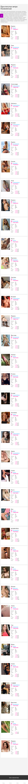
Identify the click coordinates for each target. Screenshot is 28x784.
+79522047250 (15, 338)
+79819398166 (15, 531)
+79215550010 (15, 106)
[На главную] (8, 2)
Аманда (13, 354)
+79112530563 (15, 241)
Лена (12, 567)
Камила (13, 200)
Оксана (13, 161)
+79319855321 (15, 48)
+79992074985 (15, 435)
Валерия (13, 296)
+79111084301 (15, 145)
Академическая (16, 47)
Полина (13, 374)
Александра (14, 84)
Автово (14, 27)
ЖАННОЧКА (15, 528)
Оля (12, 625)
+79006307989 (15, 87)
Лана (12, 45)
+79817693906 (15, 415)
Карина (13, 26)
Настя (12, 238)
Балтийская (15, 163)
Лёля (12, 180)
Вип (12, 509)
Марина (13, 64)
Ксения (13, 393)
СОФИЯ (13, 683)
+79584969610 (15, 164)
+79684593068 (15, 628)
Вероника (14, 258)
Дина (12, 432)
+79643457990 (15, 551)
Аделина (13, 277)
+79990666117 (15, 29)
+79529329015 (15, 183)
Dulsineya (14, 103)
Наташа (13, 586)
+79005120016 (15, 686)
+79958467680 (15, 299)
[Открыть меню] (26, 2)
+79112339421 (15, 125)
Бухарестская (15, 221)
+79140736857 (15, 744)
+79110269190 (15, 68)
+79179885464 (15, 570)
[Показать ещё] (1, 16)
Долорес (13, 122)
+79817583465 (15, 377)
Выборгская (15, 588)
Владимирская (16, 530)
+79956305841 (15, 280)
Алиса (13, 547)
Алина (13, 470)
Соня (12, 721)
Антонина (14, 412)
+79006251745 (15, 319)
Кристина (14, 702)
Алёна (13, 219)
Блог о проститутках (14, 777)
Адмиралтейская (16, 85)
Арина (13, 451)
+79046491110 (15, 203)
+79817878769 (15, 357)
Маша (12, 644)
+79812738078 (15, 222)
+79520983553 (15, 724)
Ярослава (13, 335)
